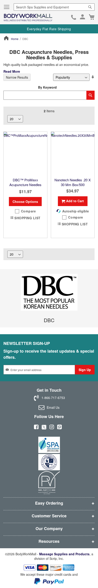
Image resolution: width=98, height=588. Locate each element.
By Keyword (47, 87)
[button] (25, 211)
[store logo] (27, 18)
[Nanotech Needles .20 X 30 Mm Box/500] (73, 153)
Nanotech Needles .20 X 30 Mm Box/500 (72, 182)
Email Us (53, 407)
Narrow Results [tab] (17, 77)
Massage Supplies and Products (64, 554)
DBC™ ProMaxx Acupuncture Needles (25, 182)
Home (14, 39)
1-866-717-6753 (73, 18)
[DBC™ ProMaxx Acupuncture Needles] (25, 153)
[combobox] (54, 7)
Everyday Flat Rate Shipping (49, 29)
